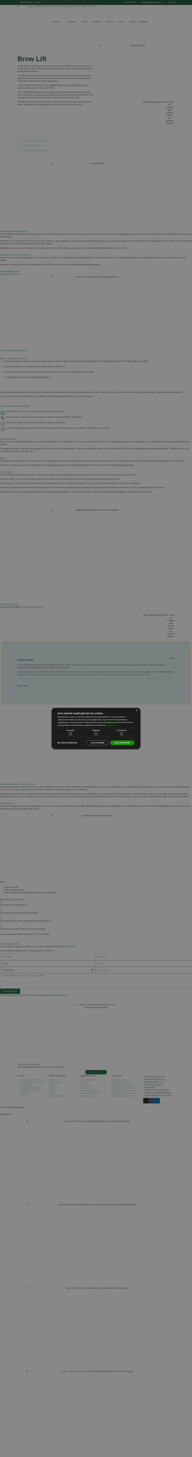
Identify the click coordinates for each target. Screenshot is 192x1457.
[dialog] (96, 728)
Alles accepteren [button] (122, 743)
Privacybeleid (111, 725)
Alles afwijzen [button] (97, 743)
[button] (67, 743)
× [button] (137, 710)
